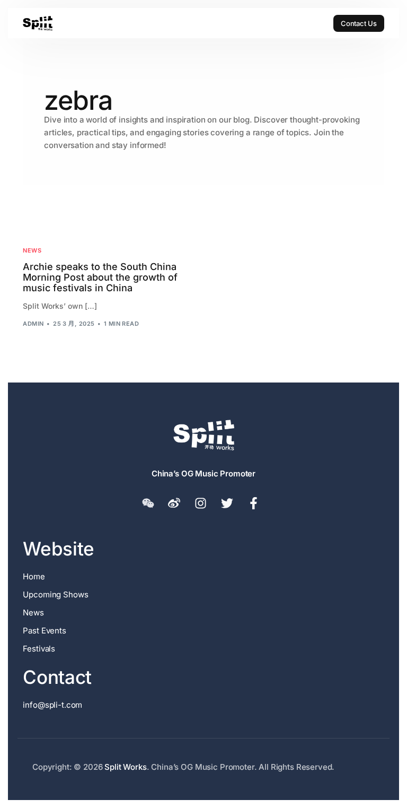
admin (33, 323)
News (32, 251)
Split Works (125, 767)
